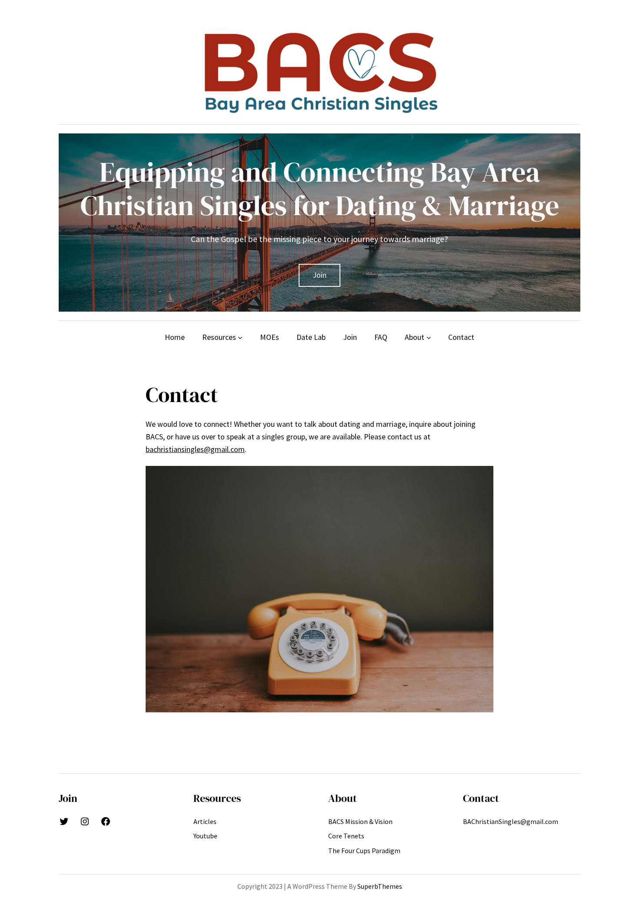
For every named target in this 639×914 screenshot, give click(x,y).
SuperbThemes (379, 886)
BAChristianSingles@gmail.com (510, 821)
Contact (481, 798)
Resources (217, 798)
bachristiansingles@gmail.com (195, 449)
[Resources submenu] (240, 337)
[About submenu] (428, 337)
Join (319, 275)
